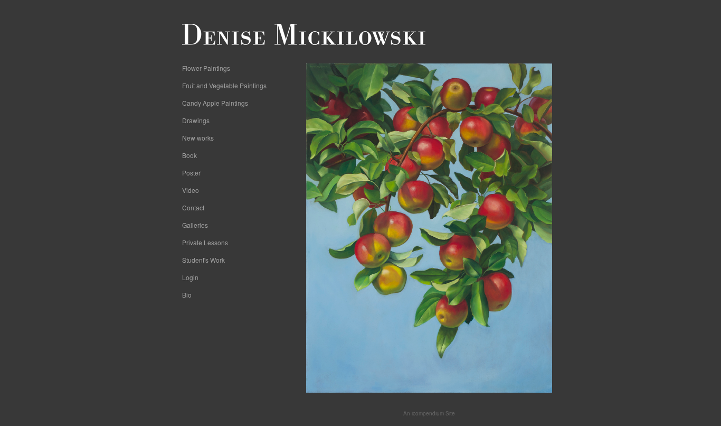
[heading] (208, 34)
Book (189, 155)
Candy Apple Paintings (215, 102)
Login (190, 277)
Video (190, 190)
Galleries (195, 224)
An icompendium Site (429, 413)
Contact (193, 207)
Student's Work (203, 259)
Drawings (196, 120)
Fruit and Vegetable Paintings (224, 85)
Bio (187, 294)
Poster (191, 172)
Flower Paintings (206, 67)
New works (198, 137)
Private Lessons (205, 242)
